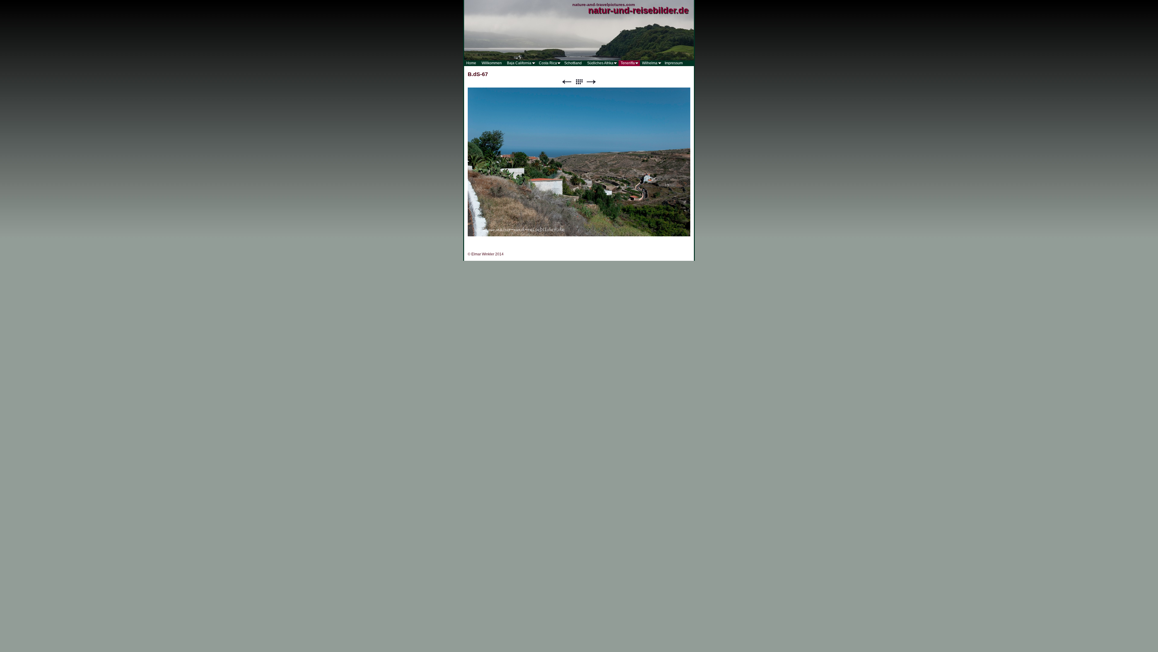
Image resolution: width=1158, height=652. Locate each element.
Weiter (591, 82)
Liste (579, 82)
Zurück (567, 82)
